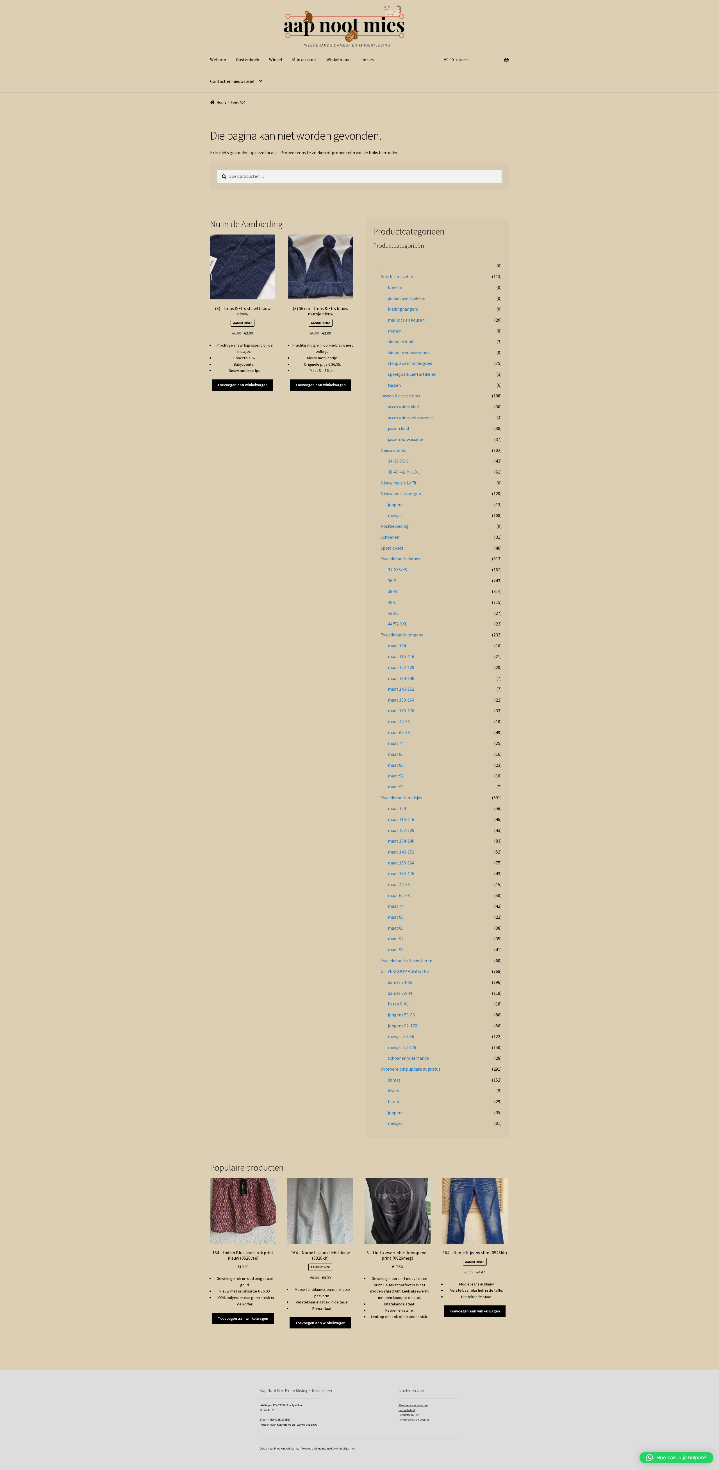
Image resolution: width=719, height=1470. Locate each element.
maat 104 (397, 645)
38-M (392, 591)
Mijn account (304, 59)
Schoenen (390, 537)
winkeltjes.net (345, 1448)
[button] (676, 1457)
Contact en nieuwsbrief (232, 81)
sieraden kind (400, 341)
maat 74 (396, 743)
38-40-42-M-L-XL (404, 472)
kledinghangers (403, 309)
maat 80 (396, 754)
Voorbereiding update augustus (410, 1069)
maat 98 (396, 786)
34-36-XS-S (398, 461)
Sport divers (392, 548)
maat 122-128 (401, 667)
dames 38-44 (400, 993)
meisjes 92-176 (402, 1047)
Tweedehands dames (400, 558)
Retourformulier (409, 1415)
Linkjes (367, 59)
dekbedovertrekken (406, 298)
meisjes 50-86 (401, 1036)
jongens (395, 504)
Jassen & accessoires (400, 396)
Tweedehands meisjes (401, 797)
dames (394, 1080)
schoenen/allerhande (408, 1058)
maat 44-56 (399, 721)
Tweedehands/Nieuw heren (406, 960)
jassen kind (398, 428)
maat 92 (396, 776)
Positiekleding (395, 526)
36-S (392, 580)
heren (393, 1101)
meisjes (395, 515)
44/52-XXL (397, 624)
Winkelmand (338, 59)
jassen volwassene (405, 439)
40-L (392, 602)
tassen (394, 385)
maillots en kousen (406, 320)
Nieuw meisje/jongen (401, 493)
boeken (395, 287)
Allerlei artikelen (397, 276)
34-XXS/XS (397, 569)
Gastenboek (247, 59)
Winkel (275, 59)
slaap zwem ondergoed (410, 363)
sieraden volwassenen (409, 352)
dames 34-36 (400, 982)
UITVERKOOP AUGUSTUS (405, 971)
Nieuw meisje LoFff (398, 483)
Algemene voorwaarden (413, 1405)
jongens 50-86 (401, 1015)
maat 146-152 (401, 689)
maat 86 (396, 765)
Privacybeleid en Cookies (414, 1419)
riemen (395, 331)
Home (222, 102)
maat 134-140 (401, 678)
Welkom (218, 59)
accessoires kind (403, 406)
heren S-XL (398, 1004)
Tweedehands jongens (402, 635)
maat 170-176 (401, 710)
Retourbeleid (407, 1410)
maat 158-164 (401, 700)
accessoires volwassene (410, 417)
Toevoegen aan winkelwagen (242, 384)
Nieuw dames (393, 450)
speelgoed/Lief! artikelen (412, 374)
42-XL (393, 613)
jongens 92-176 (402, 1025)
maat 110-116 (401, 656)
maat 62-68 (399, 732)
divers (393, 1090)
